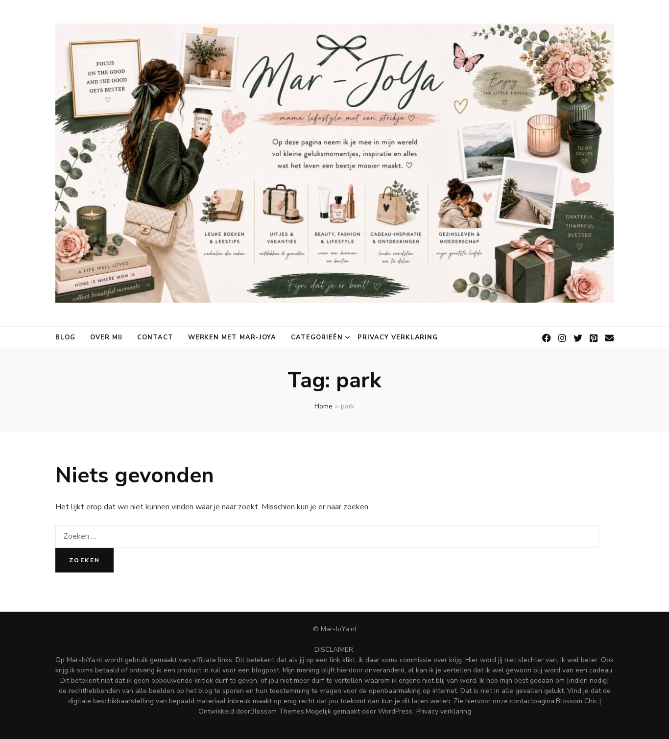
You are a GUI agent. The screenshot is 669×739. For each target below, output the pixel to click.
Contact (155, 337)
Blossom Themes (277, 711)
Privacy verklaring (398, 337)
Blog (65, 337)
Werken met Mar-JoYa (232, 337)
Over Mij (106, 337)
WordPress (395, 711)
